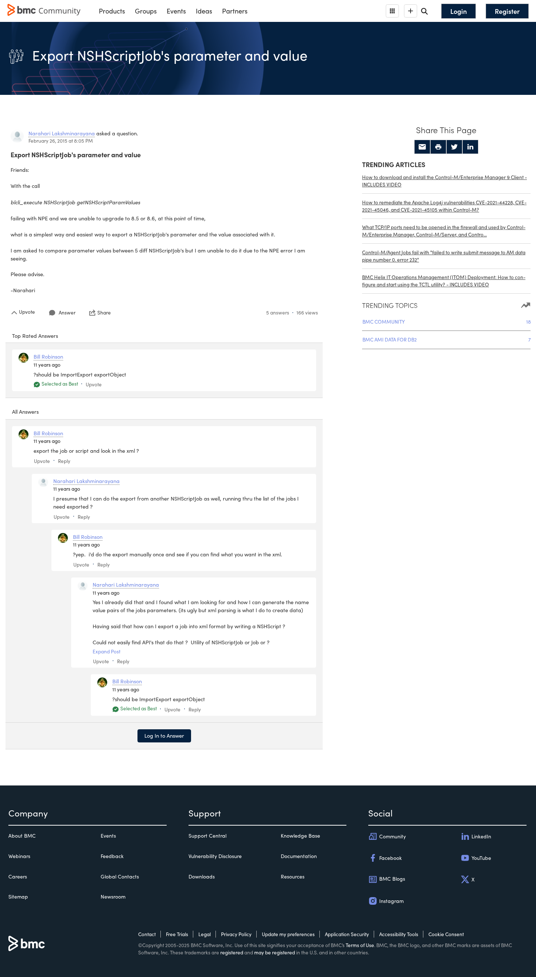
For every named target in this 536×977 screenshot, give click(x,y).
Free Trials (177, 934)
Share (104, 312)
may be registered (274, 952)
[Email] (422, 147)
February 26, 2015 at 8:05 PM (60, 140)
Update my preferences (288, 934)
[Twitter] (454, 147)
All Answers (25, 411)
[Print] (438, 147)
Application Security (347, 934)
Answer (67, 312)
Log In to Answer (164, 735)
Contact (147, 934)
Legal (204, 934)
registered (231, 952)
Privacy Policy (236, 934)
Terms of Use (360, 945)
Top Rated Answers (35, 335)
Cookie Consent (446, 934)
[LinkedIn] (470, 147)
